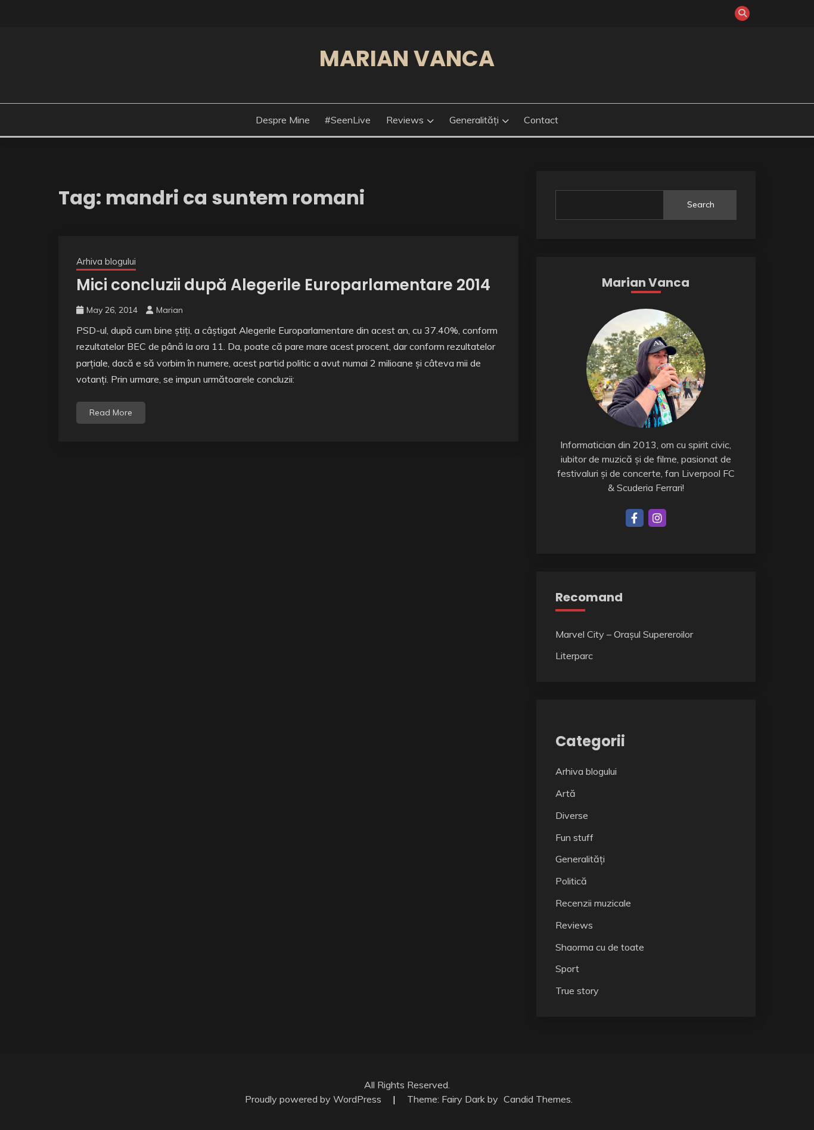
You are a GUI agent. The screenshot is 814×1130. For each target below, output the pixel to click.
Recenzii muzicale (593, 903)
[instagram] (657, 518)
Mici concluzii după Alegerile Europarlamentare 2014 (283, 285)
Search (700, 204)
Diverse (571, 815)
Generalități (474, 120)
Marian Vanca (407, 58)
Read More (110, 412)
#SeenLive (348, 120)
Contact (541, 120)
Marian (169, 310)
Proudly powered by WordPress (314, 1099)
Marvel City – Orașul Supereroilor (624, 634)
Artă (565, 793)
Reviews (405, 120)
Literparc (574, 656)
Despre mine (283, 120)
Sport (567, 968)
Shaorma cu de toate (599, 947)
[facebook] (635, 518)
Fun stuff (574, 837)
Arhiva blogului (106, 261)
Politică (571, 881)
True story (577, 990)
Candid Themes (537, 1099)
